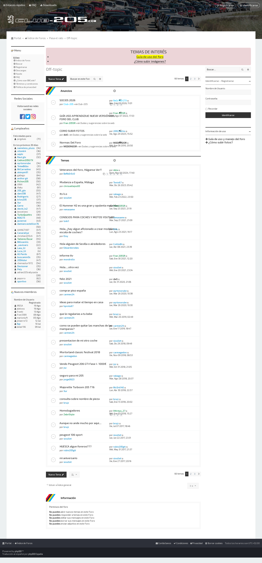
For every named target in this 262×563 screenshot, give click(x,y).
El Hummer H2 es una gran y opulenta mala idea (89, 205)
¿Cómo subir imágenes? (150, 61)
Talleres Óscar (25, 239)
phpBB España (35, 554)
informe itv (66, 255)
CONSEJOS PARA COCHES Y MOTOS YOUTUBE (87, 217)
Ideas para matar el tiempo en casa (81, 302)
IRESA (20, 305)
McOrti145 (118, 387)
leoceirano (22, 211)
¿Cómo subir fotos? (220, 142)
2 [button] (190, 79)
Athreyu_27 (119, 410)
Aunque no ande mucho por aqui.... (80, 423)
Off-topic (54, 69)
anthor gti (22, 178)
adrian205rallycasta (27, 272)
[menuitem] (32, 5)
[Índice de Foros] (52, 19)
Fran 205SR (70, 123)
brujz (116, 314)
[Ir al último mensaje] (128, 100)
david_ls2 (22, 208)
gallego (21, 175)
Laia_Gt (21, 248)
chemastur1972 (25, 263)
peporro (21, 278)
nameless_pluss (26, 148)
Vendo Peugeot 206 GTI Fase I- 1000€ (83, 363)
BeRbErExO (69, 173)
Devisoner (22, 266)
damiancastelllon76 (28, 223)
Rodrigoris (22, 196)
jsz (65, 367)
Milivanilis (22, 242)
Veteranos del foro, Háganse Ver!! (81, 169)
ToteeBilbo (23, 166)
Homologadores (70, 410)
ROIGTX (21, 217)
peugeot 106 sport (71, 434)
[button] (199, 79)
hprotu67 (68, 306)
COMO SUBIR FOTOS (72, 130)
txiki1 (66, 221)
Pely (19, 269)
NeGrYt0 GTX (120, 100)
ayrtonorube (120, 290)
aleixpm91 (22, 172)
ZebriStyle (69, 414)
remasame (69, 209)
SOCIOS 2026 (67, 100)
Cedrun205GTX (25, 160)
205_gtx (21, 190)
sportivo (21, 281)
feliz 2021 (66, 278)
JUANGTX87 (23, 229)
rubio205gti (70, 450)
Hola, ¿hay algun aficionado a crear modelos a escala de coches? (88, 230)
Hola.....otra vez (69, 267)
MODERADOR (70, 146)
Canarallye (23, 233)
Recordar (213, 108)
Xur (65, 391)
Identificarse (212, 81)
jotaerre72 (22, 320)
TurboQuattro (24, 214)
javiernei (21, 220)
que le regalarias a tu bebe (76, 313)
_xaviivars (22, 245)
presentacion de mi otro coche (78, 340)
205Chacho (119, 131)
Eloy (66, 236)
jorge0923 (69, 379)
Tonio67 (117, 182)
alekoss (21, 308)
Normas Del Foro (70, 142)
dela (115, 170)
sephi (20, 154)
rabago (117, 194)
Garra (20, 205)
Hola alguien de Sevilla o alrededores (83, 243)
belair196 (21, 326)
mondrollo (69, 259)
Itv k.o (63, 193)
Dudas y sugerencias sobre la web (97, 123)
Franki (20, 311)
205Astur (22, 260)
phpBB (18, 551)
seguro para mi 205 (72, 375)
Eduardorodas (71, 247)
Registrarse (227, 81)
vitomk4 (21, 151)
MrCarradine (24, 169)
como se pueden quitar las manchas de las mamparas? (86, 327)
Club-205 (68, 104)
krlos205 (22, 199)
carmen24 (69, 294)
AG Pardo (22, 254)
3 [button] (194, 79)
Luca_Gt (21, 251)
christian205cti (24, 236)
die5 (66, 134)
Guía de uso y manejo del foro (226, 139)
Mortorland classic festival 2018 (80, 352)
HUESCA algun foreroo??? (76, 446)
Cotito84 (118, 244)
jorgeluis (21, 139)
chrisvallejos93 (72, 186)
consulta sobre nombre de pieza (80, 398)
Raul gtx (21, 157)
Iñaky (20, 187)
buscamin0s (23, 257)
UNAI (19, 184)
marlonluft (22, 317)
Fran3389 (22, 314)
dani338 (21, 193)
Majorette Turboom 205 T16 (77, 387)
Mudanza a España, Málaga (77, 182)
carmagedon (70, 356)
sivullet (68, 197)
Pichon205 (23, 181)
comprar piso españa (73, 290)
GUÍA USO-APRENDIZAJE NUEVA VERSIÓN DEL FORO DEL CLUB (87, 117)
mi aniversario (68, 458)
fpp (18, 323)
